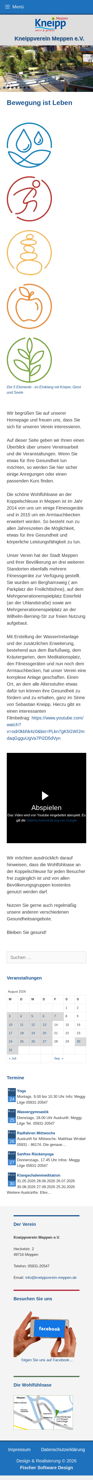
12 (33, 1024)
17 (10, 1033)
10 (10, 1024)
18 (22, 1033)
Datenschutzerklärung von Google (51, 820)
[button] (4, 87)
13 (44, 1024)
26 (33, 1041)
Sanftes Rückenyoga (35, 1154)
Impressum (19, 1449)
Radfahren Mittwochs (36, 1133)
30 (78, 1041)
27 (44, 1041)
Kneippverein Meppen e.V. (49, 38)
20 (44, 1033)
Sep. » (58, 1058)
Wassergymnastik (33, 1112)
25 (22, 1041)
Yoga (21, 1091)
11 (21, 1024)
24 (10, 1041)
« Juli (12, 1058)
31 (10, 1050)
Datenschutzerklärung (63, 1449)
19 (33, 1033)
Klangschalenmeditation (38, 1175)
